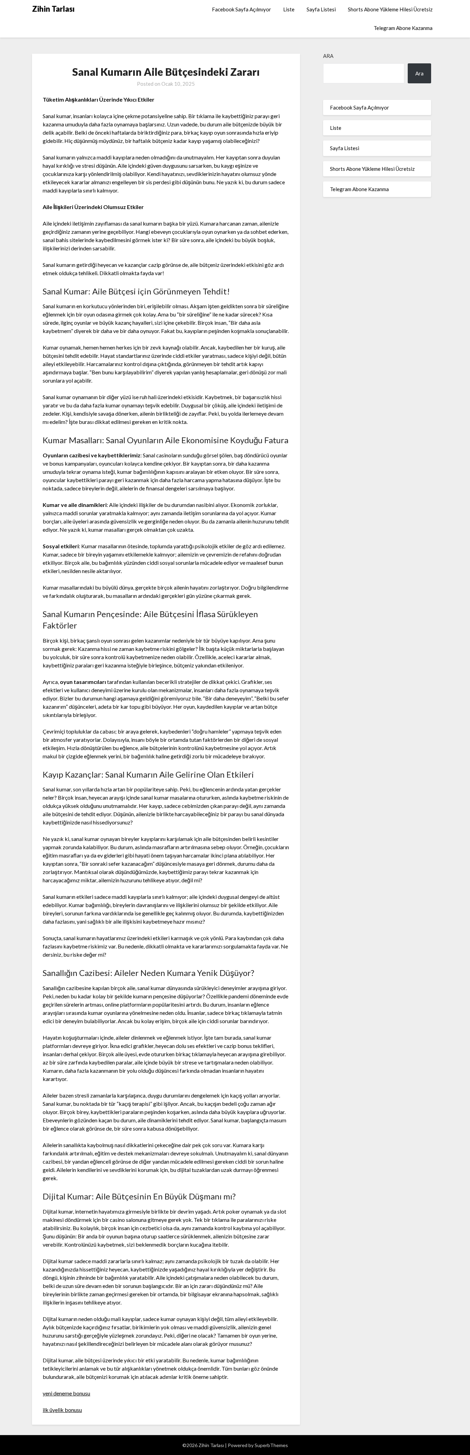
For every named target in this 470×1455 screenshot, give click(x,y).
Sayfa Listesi (321, 9)
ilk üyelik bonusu (62, 1409)
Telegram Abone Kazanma (403, 28)
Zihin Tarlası (53, 8)
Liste (289, 9)
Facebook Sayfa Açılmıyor (241, 9)
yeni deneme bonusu (66, 1393)
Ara (328, 56)
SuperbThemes (271, 1445)
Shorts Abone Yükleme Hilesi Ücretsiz (390, 9)
